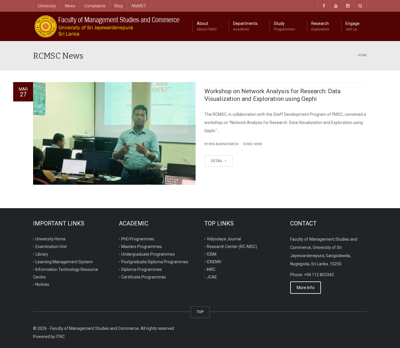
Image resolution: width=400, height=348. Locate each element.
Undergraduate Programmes (148, 254)
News (70, 6)
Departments (245, 26)
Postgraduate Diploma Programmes (154, 261)
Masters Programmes (141, 246)
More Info (305, 287)
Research (320, 26)
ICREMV (214, 261)
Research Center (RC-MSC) (232, 246)
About (207, 26)
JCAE (212, 276)
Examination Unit (51, 246)
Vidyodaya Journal (224, 239)
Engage (353, 26)
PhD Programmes (137, 239)
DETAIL (217, 161)
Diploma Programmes (141, 269)
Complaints (94, 6)
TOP (200, 312)
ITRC (60, 336)
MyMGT (139, 6)
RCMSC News (252, 144)
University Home (50, 239)
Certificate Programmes (143, 276)
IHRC (211, 269)
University (47, 6)
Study (284, 26)
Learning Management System (64, 261)
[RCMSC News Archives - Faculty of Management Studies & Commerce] (107, 26)
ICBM (211, 254)
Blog (118, 6)
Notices (42, 284)
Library (41, 254)
